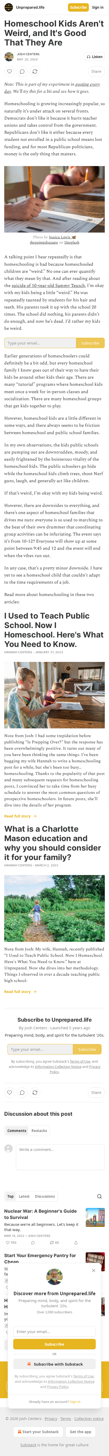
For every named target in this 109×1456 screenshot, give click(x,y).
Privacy (51, 1418)
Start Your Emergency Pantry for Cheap (40, 1258)
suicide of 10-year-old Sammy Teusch (48, 285)
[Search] (99, 1196)
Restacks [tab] (39, 1130)
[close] (93, 1270)
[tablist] (27, 1130)
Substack (28, 1444)
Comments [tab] (16, 1130)
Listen (97, 56)
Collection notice (89, 1418)
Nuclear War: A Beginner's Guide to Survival (40, 1214)
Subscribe (78, 7)
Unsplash (71, 242)
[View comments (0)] (22, 71)
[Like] (9, 71)
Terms (65, 1418)
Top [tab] (10, 1196)
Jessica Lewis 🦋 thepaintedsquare (53, 239)
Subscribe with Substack (58, 1364)
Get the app (80, 1431)
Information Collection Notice (71, 1381)
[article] (54, 1227)
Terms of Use (83, 1376)
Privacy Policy (57, 1386)
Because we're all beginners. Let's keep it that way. (41, 1227)
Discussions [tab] (45, 1196)
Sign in (98, 7)
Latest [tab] (24, 1196)
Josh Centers (28, 54)
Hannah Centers (18, 652)
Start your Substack (40, 1431)
